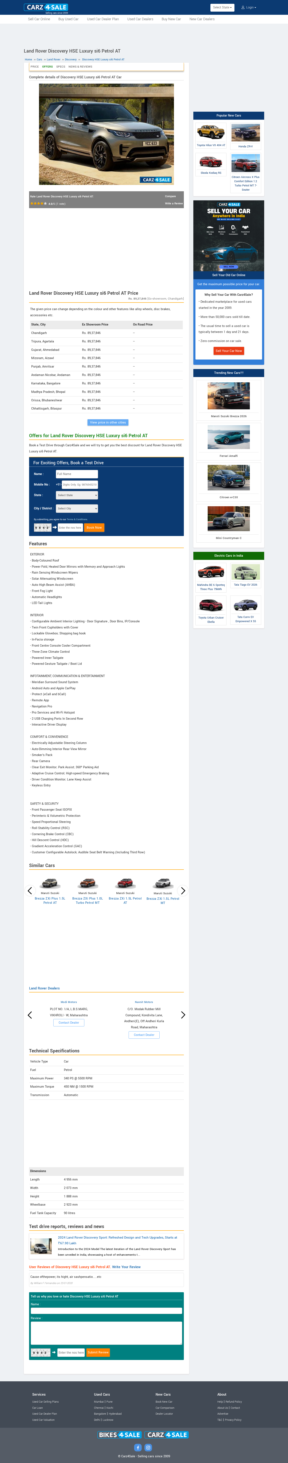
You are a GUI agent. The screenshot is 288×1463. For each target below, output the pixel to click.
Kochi (109, 1408)
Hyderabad (115, 1414)
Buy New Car (171, 19)
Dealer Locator (164, 1414)
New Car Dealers (202, 19)
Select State (221, 7)
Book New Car (164, 1402)
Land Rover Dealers (44, 988)
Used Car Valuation (43, 1420)
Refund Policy (234, 1402)
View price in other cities (108, 422)
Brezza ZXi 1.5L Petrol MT (163, 901)
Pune (109, 1402)
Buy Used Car (68, 19)
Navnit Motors (144, 1002)
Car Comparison (165, 1408)
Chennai (99, 1408)
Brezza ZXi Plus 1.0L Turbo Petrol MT (87, 900)
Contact (235, 1408)
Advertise (222, 1414)
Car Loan (37, 1408)
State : (38, 495)
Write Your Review (126, 1267)
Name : (39, 474)
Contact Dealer (69, 1023)
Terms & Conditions (77, 519)
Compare (170, 196)
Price (35, 67)
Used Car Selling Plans (45, 1402)
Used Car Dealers (140, 19)
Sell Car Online (39, 19)
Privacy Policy (233, 1420)
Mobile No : (42, 484)
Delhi (97, 1420)
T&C (219, 1420)
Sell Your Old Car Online (228, 275)
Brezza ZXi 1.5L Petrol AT (125, 900)
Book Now (94, 527)
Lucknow (108, 1420)
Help (220, 1402)
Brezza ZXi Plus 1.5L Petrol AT (50, 900)
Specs (60, 67)
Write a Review (174, 203)
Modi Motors (69, 1002)
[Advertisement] (144, 35)
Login (249, 7)
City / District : (44, 508)
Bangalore (100, 1414)
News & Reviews (80, 67)
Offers (47, 67)
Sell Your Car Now (229, 351)
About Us (222, 1408)
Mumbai (99, 1402)
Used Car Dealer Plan (103, 19)
